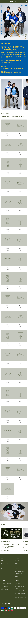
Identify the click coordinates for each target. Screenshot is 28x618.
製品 (8, 133)
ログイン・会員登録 (6, 584)
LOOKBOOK (4, 563)
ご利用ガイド (4, 586)
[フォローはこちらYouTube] (9, 604)
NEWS (2, 568)
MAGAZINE (4, 566)
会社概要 (17, 584)
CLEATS (17, 566)
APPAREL (17, 568)
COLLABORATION (20, 571)
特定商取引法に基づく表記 (21, 587)
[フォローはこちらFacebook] (2, 604)
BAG (16, 576)
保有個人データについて (21, 598)
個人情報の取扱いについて (21, 594)
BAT (16, 563)
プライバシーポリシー (21, 590)
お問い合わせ (4, 589)
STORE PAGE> (4, 550)
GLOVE (17, 561)
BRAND (3, 561)
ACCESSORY (18, 574)
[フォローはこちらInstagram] (6, 604)
